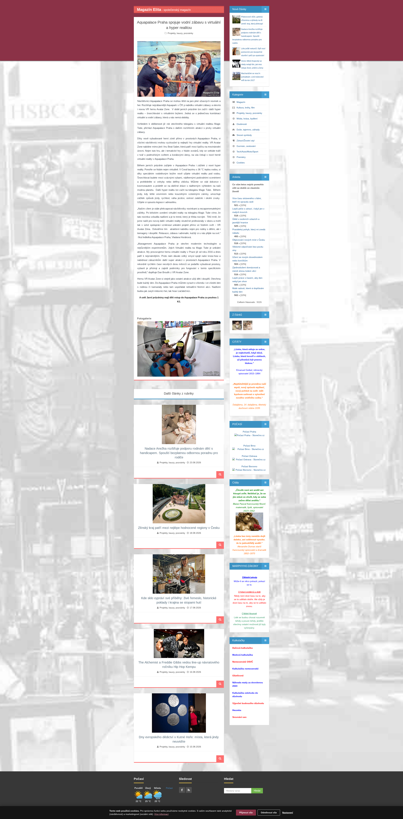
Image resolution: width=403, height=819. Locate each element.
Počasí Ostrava (249, 456)
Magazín (241, 102)
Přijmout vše (246, 812)
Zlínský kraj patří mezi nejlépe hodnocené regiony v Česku (179, 527)
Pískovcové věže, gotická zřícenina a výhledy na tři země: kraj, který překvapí (252, 20)
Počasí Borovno (249, 466)
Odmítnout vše (269, 812)
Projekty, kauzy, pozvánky (180, 33)
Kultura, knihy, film (246, 107)
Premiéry (241, 157)
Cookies (241, 162)
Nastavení (287, 812)
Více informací (161, 814)
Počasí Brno (249, 445)
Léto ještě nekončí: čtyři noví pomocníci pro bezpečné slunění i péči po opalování (253, 52)
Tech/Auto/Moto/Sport (247, 151)
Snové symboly (244, 135)
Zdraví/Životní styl (245, 140)
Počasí (169, 788)
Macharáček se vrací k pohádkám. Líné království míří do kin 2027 (252, 76)
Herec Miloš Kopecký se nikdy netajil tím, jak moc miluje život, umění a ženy (252, 64)
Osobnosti (242, 124)
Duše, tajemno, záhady (248, 129)
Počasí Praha (249, 431)
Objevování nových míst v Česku (248, 240)
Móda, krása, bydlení (247, 118)
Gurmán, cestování (246, 146)
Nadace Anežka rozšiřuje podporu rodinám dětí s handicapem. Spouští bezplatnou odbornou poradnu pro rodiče (179, 453)
